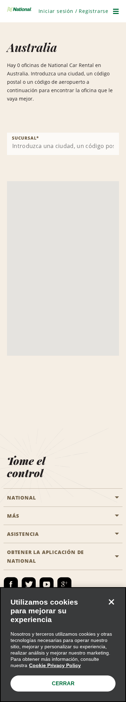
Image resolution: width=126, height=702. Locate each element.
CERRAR (63, 683)
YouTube (46, 584)
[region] (63, 644)
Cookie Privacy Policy (55, 665)
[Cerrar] (111, 602)
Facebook (11, 584)
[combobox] (63, 144)
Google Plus (64, 584)
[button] (73, 11)
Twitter (28, 584)
